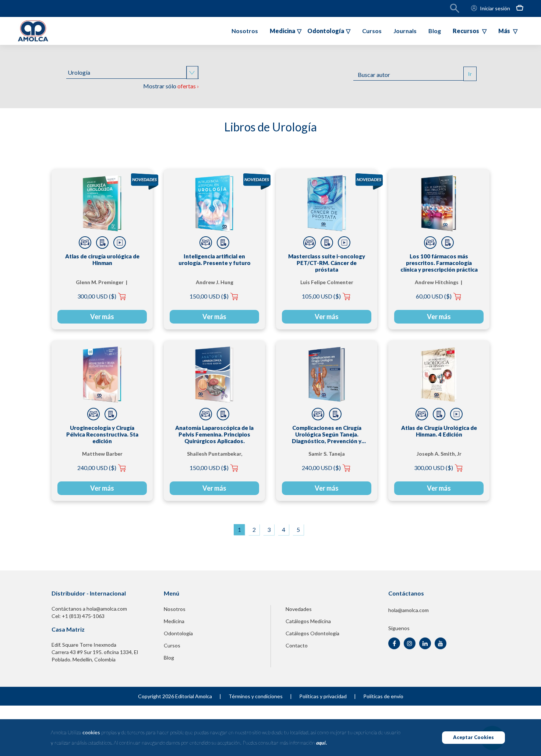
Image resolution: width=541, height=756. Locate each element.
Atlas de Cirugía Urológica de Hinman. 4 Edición (439, 431)
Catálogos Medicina (308, 621)
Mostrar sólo (171, 85)
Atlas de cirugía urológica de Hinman (102, 259)
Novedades (299, 609)
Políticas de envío (383, 696)
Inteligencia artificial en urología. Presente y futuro (214, 259)
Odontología (178, 633)
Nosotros (244, 30)
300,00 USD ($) (96, 296)
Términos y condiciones (256, 696)
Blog (434, 30)
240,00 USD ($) (96, 467)
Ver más (102, 316)
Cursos (372, 30)
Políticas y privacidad (323, 696)
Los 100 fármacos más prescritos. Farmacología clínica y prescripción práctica (439, 263)
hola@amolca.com (408, 610)
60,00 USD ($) (434, 296)
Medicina (174, 621)
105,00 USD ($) (321, 296)
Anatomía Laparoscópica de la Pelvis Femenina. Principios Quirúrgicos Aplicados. (214, 434)
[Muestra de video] (119, 242)
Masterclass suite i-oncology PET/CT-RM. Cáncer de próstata (326, 263)
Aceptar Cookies (473, 737)
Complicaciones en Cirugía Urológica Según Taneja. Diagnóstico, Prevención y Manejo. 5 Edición (326, 434)
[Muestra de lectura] (85, 242)
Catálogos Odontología (312, 633)
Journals (405, 30)
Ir (470, 74)
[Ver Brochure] (102, 242)
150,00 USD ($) (209, 296)
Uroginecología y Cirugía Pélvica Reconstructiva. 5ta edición (102, 434)
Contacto (297, 645)
